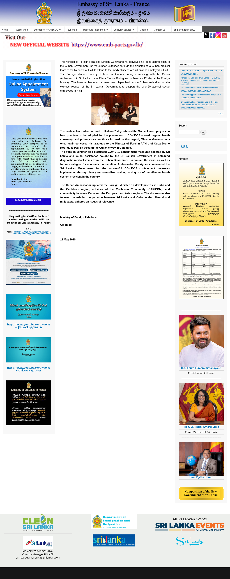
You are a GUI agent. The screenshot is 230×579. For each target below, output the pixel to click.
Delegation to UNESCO (45, 30)
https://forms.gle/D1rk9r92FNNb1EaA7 (32, 233)
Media (142, 30)
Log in (184, 145)
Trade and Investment (93, 30)
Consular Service (121, 30)
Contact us (159, 29)
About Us (20, 30)
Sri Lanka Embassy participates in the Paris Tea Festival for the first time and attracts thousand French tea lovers (199, 105)
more (221, 113)
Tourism (70, 30)
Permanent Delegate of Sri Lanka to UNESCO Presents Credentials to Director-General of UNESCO (200, 80)
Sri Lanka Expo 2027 (184, 29)
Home (5, 29)
